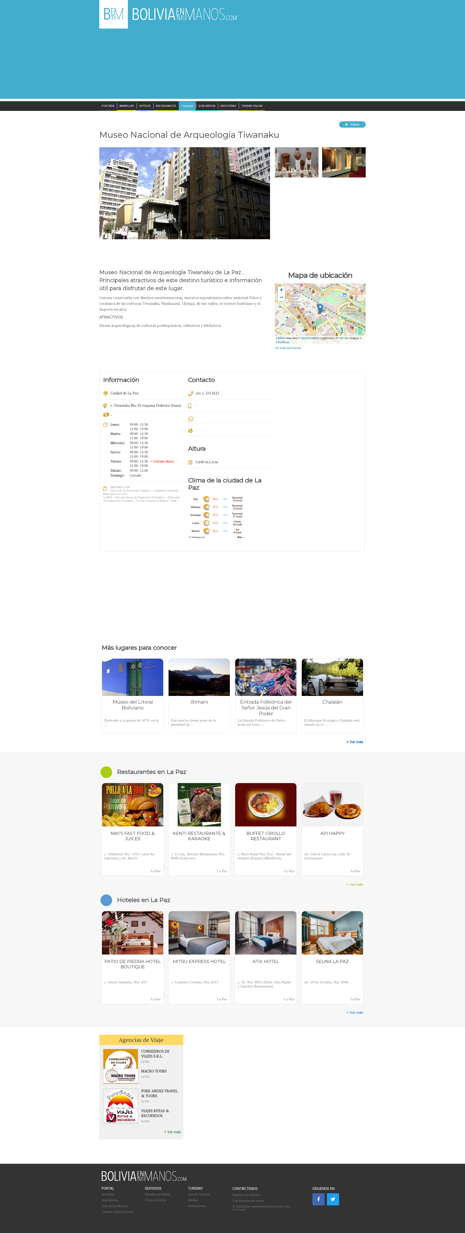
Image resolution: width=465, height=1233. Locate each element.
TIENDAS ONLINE (252, 106)
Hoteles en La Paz (143, 899)
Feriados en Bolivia (157, 1194)
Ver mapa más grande (288, 348)
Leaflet (280, 338)
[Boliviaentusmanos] (113, 18)
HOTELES (145, 106)
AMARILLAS (126, 106)
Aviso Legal (239, 1209)
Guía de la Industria (115, 1206)
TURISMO (187, 106)
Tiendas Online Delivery (117, 1212)
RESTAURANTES (166, 106)
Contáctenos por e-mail (248, 1200)
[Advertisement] (232, 65)
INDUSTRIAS (228, 106)
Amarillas (108, 1194)
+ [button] (281, 290)
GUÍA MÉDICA (206, 106)
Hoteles (193, 1200)
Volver (354, 124)
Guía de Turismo (199, 1194)
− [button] (281, 297)
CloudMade (282, 342)
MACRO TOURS (154, 1071)
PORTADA (108, 106)
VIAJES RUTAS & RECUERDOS (155, 1113)
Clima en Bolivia (155, 1200)
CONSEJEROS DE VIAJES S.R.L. (155, 1053)
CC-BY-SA (341, 338)
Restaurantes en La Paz (151, 771)
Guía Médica (110, 1200)
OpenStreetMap (310, 338)
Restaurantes (197, 1206)
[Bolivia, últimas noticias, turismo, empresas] (144, 1180)
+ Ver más (355, 742)
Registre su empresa (246, 1195)
